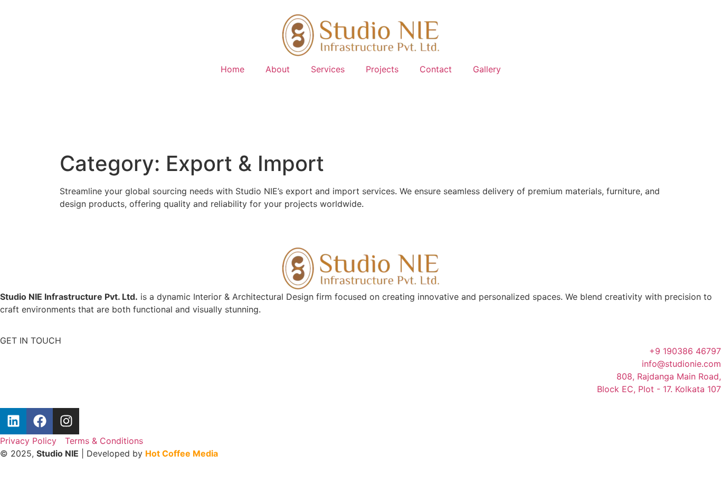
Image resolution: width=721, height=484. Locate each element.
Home (232, 69)
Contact (436, 69)
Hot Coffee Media (181, 453)
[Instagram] (66, 421)
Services (328, 69)
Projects (382, 69)
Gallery (487, 69)
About (277, 69)
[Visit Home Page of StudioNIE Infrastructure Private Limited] (360, 35)
